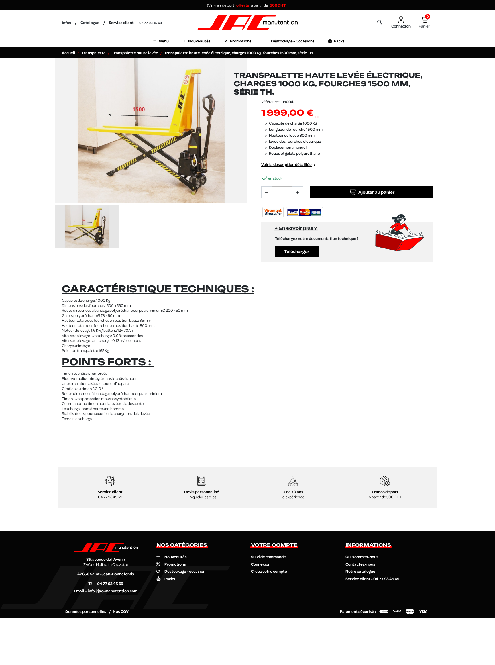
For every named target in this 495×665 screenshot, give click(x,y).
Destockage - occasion (184, 571)
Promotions (175, 564)
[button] (380, 22)
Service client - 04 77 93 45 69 (372, 578)
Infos (66, 22)
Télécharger (296, 251)
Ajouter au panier (376, 192)
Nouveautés (175, 556)
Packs (169, 578)
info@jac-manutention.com (113, 590)
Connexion (260, 564)
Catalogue (89, 22)
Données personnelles (86, 611)
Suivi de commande (268, 556)
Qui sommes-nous (361, 556)
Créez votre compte (269, 571)
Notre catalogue (360, 571)
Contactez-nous (360, 564)
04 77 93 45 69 (150, 22)
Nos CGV (121, 611)
